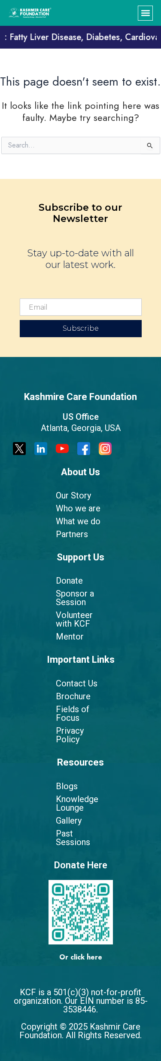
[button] (145, 13)
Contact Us (76, 683)
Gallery (69, 820)
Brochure (73, 696)
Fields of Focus (72, 713)
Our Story (73, 495)
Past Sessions (73, 837)
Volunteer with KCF (74, 619)
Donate (69, 580)
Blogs (67, 786)
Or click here (80, 957)
